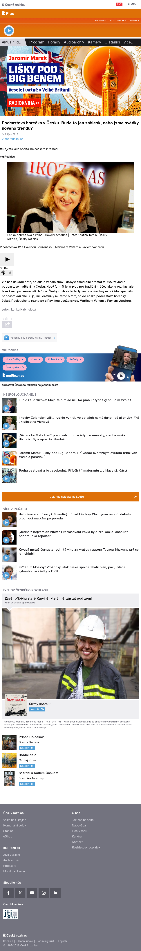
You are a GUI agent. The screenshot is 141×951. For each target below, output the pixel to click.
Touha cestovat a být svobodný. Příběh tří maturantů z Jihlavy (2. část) (73, 470)
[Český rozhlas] (13, 4)
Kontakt (77, 842)
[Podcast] (3, 273)
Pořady (54, 42)
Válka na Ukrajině (14, 820)
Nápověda (79, 825)
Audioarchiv (118, 20)
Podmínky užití (46, 941)
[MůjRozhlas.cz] (7, 157)
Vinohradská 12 (12, 139)
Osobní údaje (25, 941)
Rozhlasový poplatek (86, 847)
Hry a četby (13, 359)
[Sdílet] (10, 273)
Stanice (8, 831)
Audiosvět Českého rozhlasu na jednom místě (30, 385)
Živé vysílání (13, 367)
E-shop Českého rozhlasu (25, 590)
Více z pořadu (15, 509)
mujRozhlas (9, 350)
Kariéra (77, 836)
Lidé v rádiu (80, 831)
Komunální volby (14, 825)
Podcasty (9, 866)
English (62, 941)
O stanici (112, 42)
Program (100, 20)
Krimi (34, 359)
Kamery (134, 20)
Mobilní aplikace (14, 871)
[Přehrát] (7, 259)
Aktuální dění (13, 42)
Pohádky (53, 359)
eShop (7, 836)
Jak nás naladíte (83, 820)
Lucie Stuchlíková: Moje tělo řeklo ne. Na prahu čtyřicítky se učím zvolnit (75, 400)
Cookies (8, 941)
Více (129, 42)
